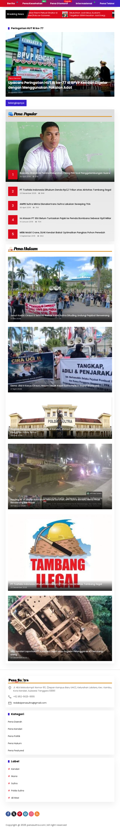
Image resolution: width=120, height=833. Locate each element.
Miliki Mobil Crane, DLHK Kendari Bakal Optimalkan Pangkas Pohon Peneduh (62, 232)
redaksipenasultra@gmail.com (30, 702)
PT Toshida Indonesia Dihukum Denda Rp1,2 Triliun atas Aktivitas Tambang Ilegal (65, 189)
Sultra (14, 783)
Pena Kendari (15, 78)
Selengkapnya (16, 103)
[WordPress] (25, 813)
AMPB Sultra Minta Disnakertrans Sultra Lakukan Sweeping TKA (55, 204)
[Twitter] (13, 813)
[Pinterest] (19, 813)
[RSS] (37, 813)
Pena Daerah (15, 721)
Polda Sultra (17, 790)
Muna (14, 776)
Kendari (15, 769)
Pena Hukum (15, 743)
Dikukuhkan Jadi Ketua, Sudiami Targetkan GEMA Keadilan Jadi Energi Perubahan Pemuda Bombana (65, 14)
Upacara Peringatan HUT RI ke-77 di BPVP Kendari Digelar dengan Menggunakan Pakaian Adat (58, 85)
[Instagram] (31, 813)
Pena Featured (16, 750)
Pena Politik (14, 736)
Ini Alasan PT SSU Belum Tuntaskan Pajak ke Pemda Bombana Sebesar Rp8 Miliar (65, 218)
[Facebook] (8, 813)
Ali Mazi (15, 797)
